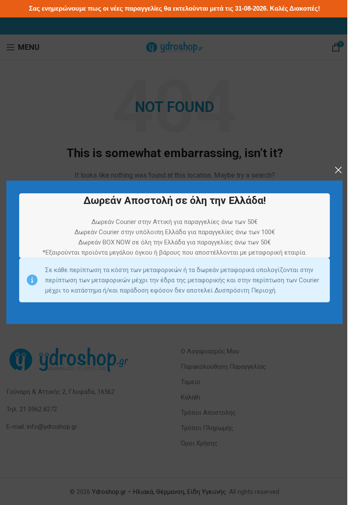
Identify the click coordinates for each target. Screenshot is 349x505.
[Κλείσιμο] (338, 170)
